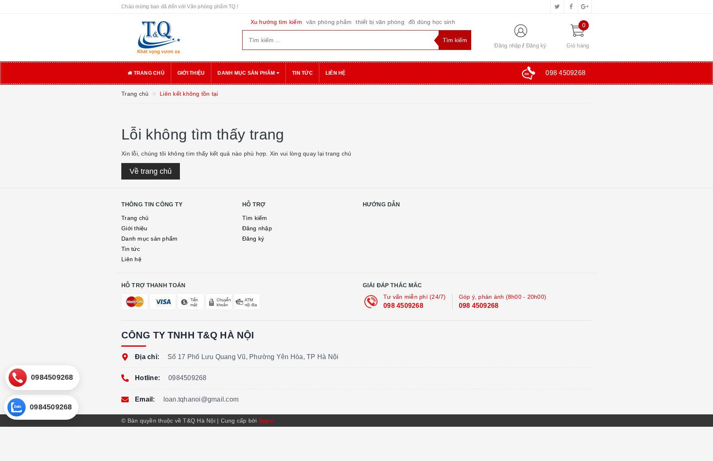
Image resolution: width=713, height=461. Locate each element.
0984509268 (187, 377)
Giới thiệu (191, 73)
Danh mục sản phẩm (246, 73)
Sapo (266, 420)
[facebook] (571, 6)
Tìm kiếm (254, 218)
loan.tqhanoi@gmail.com (201, 399)
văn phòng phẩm (329, 22)
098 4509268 (403, 305)
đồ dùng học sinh (431, 22)
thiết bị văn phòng (380, 22)
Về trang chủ (151, 171)
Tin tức (302, 73)
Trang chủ (148, 73)
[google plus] (584, 6)
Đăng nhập (507, 46)
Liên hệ (336, 73)
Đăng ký (536, 46)
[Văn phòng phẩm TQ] (175, 37)
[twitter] (557, 6)
